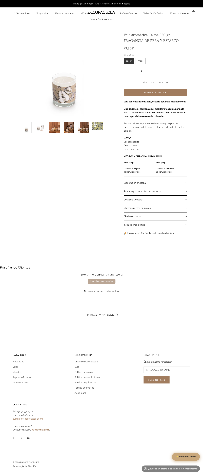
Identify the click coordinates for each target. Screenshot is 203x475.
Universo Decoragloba (86, 361)
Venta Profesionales (101, 19)
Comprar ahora (155, 93)
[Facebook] (14, 438)
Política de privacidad (86, 382)
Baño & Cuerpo (128, 13)
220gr (129, 61)
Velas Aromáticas (64, 13)
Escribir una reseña (101, 281)
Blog (77, 367)
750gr (140, 61)
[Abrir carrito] (193, 12)
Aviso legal (80, 393)
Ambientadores (21, 382)
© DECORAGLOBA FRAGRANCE (26, 462)
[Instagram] (21, 438)
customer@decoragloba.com (28, 419)
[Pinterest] (28, 438)
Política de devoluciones (87, 377)
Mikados (85, 13)
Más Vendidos (22, 13)
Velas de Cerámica (153, 13)
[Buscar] (186, 12)
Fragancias (42, 13)
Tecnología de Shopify (24, 466)
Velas (15, 367)
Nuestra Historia (179, 13)
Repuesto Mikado (22, 377)
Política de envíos (84, 372)
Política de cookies (84, 387)
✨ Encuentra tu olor (185, 456)
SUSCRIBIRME (156, 380)
